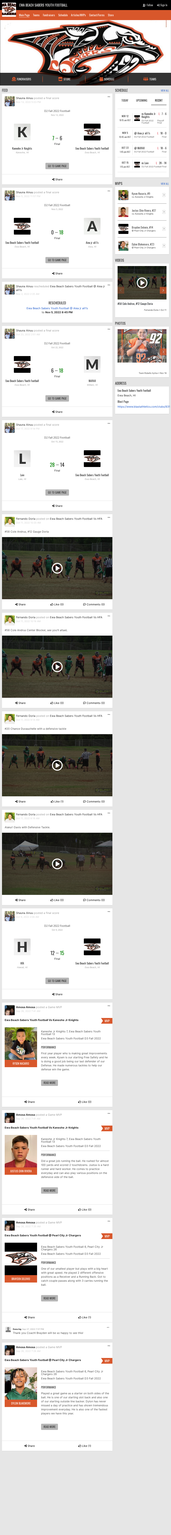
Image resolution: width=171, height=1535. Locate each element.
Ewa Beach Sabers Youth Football (92, 148)
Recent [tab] (159, 100)
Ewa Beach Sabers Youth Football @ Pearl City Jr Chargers (43, 1235)
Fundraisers (49, 15)
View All (165, 90)
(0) (59, 604)
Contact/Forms (97, 15)
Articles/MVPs (78, 15)
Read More (49, 1083)
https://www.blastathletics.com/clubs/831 (144, 406)
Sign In (163, 5)
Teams (36, 15)
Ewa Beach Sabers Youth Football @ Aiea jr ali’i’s (57, 308)
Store (111, 15)
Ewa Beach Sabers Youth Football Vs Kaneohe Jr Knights (41, 1020)
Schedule (63, 15)
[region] (142, 290)
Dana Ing (17, 1329)
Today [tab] (124, 100)
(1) (59, 801)
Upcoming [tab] (141, 100)
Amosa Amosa (25, 1007)
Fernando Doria (25, 518)
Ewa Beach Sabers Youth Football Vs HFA (76, 518)
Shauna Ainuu (24, 98)
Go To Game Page (57, 166)
